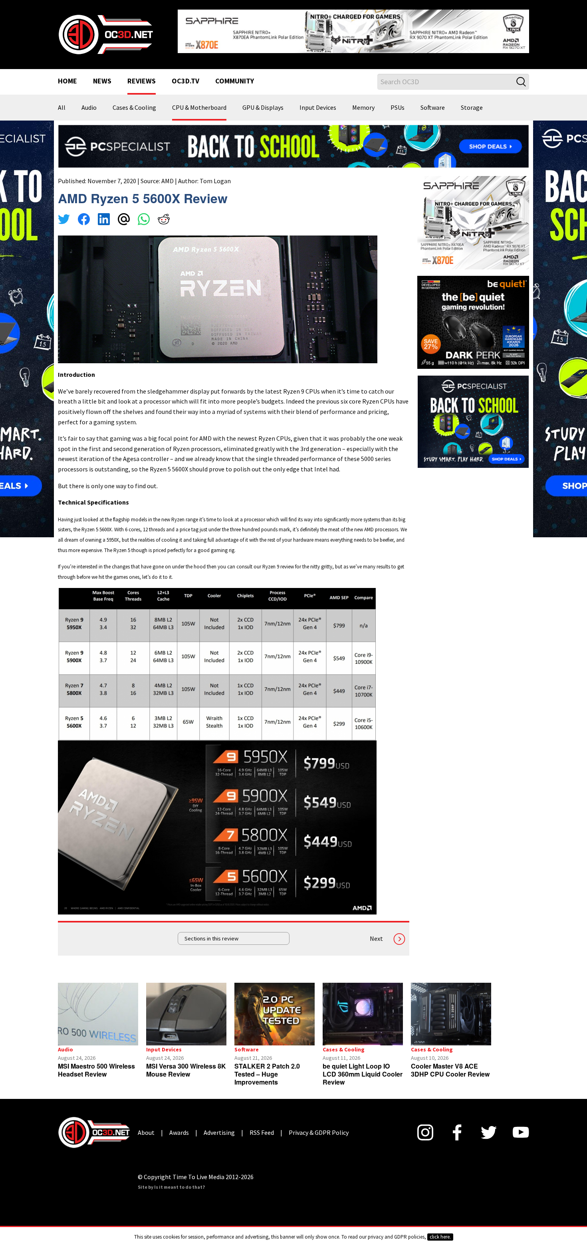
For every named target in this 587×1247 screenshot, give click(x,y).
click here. (440, 1236)
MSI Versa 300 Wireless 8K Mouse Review (186, 1070)
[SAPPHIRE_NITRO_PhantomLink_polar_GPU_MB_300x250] (473, 222)
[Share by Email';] (124, 220)
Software (432, 107)
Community (234, 81)
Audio (89, 107)
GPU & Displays (263, 107)
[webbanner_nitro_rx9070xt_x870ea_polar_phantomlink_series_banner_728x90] (353, 30)
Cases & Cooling (134, 107)
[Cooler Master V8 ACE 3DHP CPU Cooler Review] (451, 1014)
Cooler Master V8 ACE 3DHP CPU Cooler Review (450, 1070)
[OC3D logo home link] (105, 34)
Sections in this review (211, 938)
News (102, 81)
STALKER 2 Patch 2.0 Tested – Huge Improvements (267, 1074)
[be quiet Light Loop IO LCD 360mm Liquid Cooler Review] (363, 1014)
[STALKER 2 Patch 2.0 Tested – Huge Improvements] (274, 1014)
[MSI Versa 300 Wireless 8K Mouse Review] (186, 1014)
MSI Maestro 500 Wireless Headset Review (96, 1070)
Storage (472, 107)
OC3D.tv (185, 81)
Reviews (141, 81)
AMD (167, 181)
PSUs (398, 107)
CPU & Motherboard (199, 107)
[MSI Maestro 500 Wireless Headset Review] (98, 1014)
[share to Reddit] (164, 220)
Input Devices (317, 107)
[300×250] (473, 421)
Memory (363, 107)
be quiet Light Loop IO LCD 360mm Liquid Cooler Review (363, 1074)
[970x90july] (293, 145)
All (61, 107)
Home (67, 81)
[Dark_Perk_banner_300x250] (473, 321)
